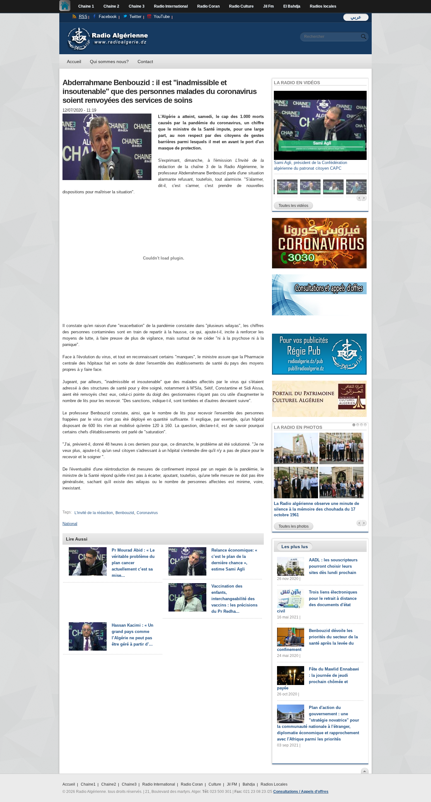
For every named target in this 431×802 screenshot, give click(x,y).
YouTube (162, 16)
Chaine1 (88, 784)
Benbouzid (124, 513)
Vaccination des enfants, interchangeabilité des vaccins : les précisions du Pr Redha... (234, 599)
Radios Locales (274, 784)
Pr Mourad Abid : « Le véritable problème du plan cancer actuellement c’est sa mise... (133, 563)
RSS (83, 16)
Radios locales (323, 6)
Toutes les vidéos (293, 205)
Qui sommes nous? (109, 61)
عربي (356, 17)
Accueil (66, 6)
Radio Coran (208, 6)
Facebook (108, 16)
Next (364, 198)
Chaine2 (108, 784)
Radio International (171, 6)
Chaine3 (129, 784)
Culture (215, 784)
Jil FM (232, 784)
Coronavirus (147, 513)
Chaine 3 (137, 6)
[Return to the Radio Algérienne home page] (107, 28)
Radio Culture (241, 6)
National (69, 523)
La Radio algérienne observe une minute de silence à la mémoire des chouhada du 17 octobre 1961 (316, 509)
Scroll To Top (365, 771)
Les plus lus (294, 546)
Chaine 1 (86, 6)
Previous (359, 198)
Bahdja (249, 784)
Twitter (135, 16)
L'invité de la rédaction (93, 513)
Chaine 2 (111, 6)
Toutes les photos (294, 526)
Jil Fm (268, 6)
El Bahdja (291, 6)
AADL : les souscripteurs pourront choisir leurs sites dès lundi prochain (333, 566)
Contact (145, 61)
